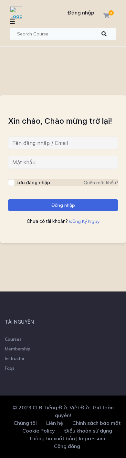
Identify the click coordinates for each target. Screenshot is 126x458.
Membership (17, 349)
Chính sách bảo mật (96, 423)
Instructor (15, 358)
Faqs (10, 368)
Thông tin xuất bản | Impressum (67, 438)
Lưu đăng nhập (33, 182)
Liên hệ (54, 423)
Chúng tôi (25, 423)
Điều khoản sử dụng (88, 430)
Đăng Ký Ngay (84, 221)
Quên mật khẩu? (101, 183)
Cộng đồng (67, 446)
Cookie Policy (38, 430)
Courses (13, 339)
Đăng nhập (81, 12)
